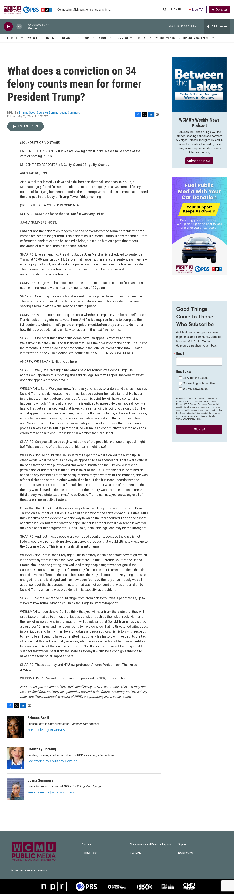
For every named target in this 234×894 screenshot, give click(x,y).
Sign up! (199, 429)
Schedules (12, 38)
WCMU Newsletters (195, 388)
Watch (32, 38)
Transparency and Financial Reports (150, 844)
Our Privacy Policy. (192, 418)
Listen (49, 38)
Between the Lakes (195, 378)
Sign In (176, 9)
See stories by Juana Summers (50, 792)
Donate (221, 10)
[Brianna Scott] (15, 727)
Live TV (197, 9)
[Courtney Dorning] (15, 758)
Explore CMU (185, 852)
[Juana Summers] (15, 789)
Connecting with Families (199, 383)
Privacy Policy (90, 852)
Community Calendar (194, 38)
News (66, 38)
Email (180, 353)
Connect (122, 38)
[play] (8, 26)
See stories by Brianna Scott (49, 729)
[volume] (19, 26)
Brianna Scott (27, 112)
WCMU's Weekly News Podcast (199, 122)
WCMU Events (165, 38)
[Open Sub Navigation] (22, 38)
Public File (135, 852)
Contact (86, 844)
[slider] (25, 26)
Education (144, 38)
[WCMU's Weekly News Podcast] (199, 84)
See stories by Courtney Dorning (52, 761)
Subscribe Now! (199, 161)
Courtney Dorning (47, 112)
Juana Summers (70, 112)
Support (84, 38)
